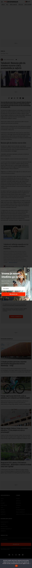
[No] (30, 563)
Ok (16, 565)
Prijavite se (13, 294)
